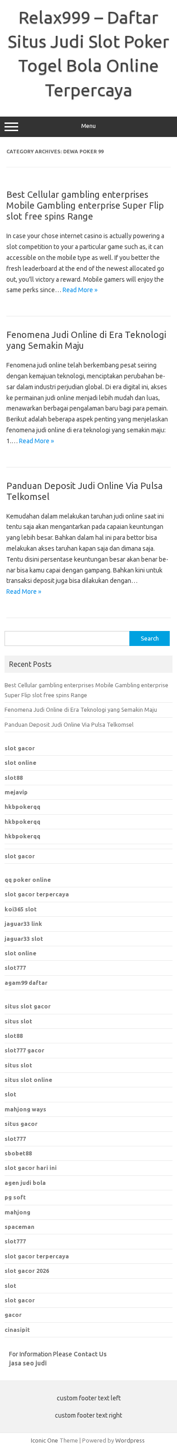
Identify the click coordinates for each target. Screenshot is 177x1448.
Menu (88, 125)
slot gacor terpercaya (37, 894)
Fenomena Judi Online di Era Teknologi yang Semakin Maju (81, 709)
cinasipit (17, 1329)
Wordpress (130, 1440)
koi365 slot (21, 909)
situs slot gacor (28, 1006)
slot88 (14, 777)
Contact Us (90, 1354)
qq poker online (28, 879)
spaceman (19, 1226)
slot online (20, 762)
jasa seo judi (28, 1363)
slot (10, 1094)
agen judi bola (25, 1182)
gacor (13, 1314)
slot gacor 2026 (27, 1270)
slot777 (15, 967)
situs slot (18, 1021)
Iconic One (44, 1440)
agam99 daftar (26, 982)
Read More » (80, 290)
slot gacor (20, 748)
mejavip (16, 792)
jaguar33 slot (24, 938)
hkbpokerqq (22, 806)
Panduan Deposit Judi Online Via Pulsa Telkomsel (69, 724)
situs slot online (28, 1079)
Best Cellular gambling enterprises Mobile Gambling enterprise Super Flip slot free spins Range (85, 205)
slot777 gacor (24, 1050)
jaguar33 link (23, 923)
